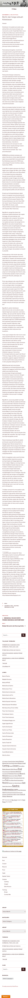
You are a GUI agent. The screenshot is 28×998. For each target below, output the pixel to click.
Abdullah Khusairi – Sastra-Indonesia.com (14, 843)
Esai (6, 603)
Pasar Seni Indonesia (8, 711)
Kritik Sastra (11, 773)
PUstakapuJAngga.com (8, 720)
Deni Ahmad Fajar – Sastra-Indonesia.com (14, 827)
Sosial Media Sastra (7, 752)
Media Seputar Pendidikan (9, 704)
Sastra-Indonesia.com (11, 3)
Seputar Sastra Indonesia (9, 745)
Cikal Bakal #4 (6, 666)
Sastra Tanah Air (6, 742)
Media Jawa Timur (7, 689)
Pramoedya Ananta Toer (19, 777)
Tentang (4, 890)
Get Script (8, 846)
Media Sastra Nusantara (8, 698)
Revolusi (10, 782)
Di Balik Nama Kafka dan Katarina (11, 650)
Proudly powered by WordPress (10, 986)
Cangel (24, 763)
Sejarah (4, 792)
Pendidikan (11, 777)
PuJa (16, 14)
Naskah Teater (6, 876)
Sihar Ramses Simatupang (11, 792)
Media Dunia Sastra (7, 685)
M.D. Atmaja (16, 773)
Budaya (20, 763)
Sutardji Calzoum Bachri (12, 794)
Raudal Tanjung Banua (18, 780)
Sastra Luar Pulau (7, 730)
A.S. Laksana (4, 761)
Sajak (23, 783)
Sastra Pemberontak (8, 733)
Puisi (6, 780)
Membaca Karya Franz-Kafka (10, 708)
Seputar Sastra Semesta (9, 749)
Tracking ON (17, 846)
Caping (10, 766)
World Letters (6, 755)
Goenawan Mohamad (15, 771)
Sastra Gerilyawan (7, 726)
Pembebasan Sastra (7, 714)
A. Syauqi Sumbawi (11, 761)
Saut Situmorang (22, 790)
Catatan (4, 879)
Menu (14, 9)
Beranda (4, 857)
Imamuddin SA (5, 773)
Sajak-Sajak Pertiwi (7, 723)
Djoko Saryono (6, 769)
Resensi (5, 783)
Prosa (3, 780)
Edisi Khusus (14, 769)
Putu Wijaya (11, 780)
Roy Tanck (14, 800)
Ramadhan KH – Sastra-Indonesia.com (10, 831)
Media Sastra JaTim (7, 695)
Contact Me (7, 894)
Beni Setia (9, 763)
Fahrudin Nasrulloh (6, 771)
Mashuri (16, 775)
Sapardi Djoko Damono (7, 786)
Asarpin (7, 605)
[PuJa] (5, 892)
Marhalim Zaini (11, 775)
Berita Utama (14, 763)
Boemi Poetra (6, 676)
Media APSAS (6, 682)
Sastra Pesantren (7, 739)
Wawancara (9, 796)
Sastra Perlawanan (7, 736)
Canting (5, 766)
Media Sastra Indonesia (8, 692)
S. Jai (13, 782)
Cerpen (16, 766)
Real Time (12, 846)
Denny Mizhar (21, 766)
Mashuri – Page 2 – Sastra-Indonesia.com (14, 813)
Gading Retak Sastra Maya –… (12, 837)
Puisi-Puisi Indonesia (8, 717)
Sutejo (18, 794)
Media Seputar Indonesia (9, 701)
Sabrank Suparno (18, 782)
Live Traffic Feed (13, 809)
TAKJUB (4, 663)
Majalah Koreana (6, 679)
